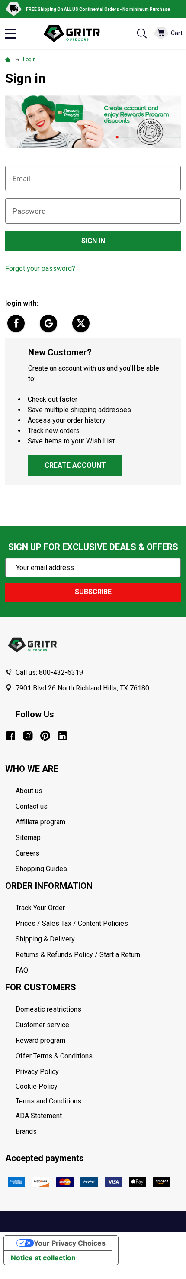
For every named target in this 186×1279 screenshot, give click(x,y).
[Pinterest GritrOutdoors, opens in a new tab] (45, 735)
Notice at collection (43, 1257)
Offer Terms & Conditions (54, 1056)
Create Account (75, 465)
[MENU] (10, 33)
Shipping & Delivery (45, 939)
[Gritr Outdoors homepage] (76, 33)
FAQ (22, 970)
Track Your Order (40, 908)
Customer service (42, 1025)
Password (29, 211)
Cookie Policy (98, 1086)
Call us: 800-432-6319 (49, 672)
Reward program (40, 1040)
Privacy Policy (98, 1072)
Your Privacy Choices (70, 1243)
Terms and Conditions (98, 1101)
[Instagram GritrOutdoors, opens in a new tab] (27, 735)
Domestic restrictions (48, 1009)
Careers (27, 853)
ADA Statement (39, 1116)
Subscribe (93, 592)
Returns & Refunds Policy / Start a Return (78, 954)
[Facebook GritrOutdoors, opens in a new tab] (10, 735)
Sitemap (28, 837)
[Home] (9, 59)
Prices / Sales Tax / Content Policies (72, 923)
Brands (26, 1131)
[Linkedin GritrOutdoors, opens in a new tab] (62, 735)
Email (21, 178)
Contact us (32, 806)
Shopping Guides (41, 869)
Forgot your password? (40, 268)
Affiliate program (40, 822)
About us (29, 791)
